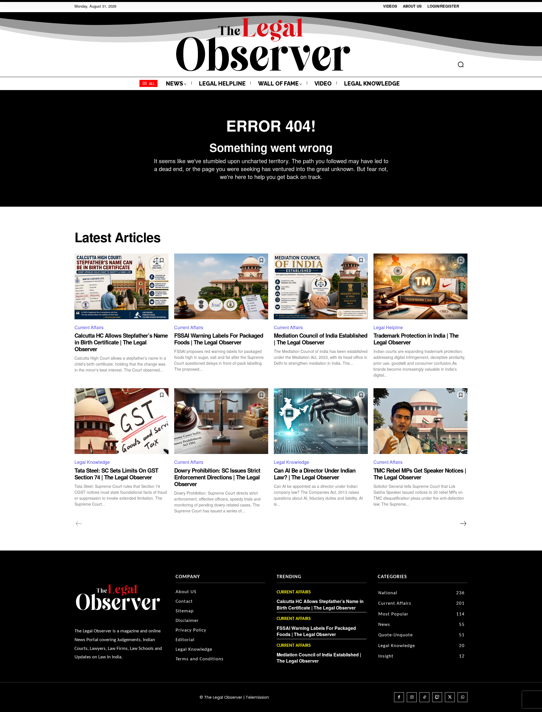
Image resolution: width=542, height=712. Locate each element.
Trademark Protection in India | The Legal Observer (415, 338)
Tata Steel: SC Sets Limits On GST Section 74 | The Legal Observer (116, 473)
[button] (460, 64)
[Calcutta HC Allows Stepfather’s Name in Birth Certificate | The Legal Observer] (122, 286)
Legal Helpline (388, 327)
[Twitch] (437, 697)
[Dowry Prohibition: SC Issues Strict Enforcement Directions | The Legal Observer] (221, 421)
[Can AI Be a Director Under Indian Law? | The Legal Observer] (321, 421)
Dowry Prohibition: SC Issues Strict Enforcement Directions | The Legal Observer (217, 477)
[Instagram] (412, 697)
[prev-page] (79, 523)
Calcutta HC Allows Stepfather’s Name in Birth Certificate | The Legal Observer (121, 342)
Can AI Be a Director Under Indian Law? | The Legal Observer (314, 473)
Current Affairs (89, 327)
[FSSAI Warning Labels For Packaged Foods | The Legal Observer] (221, 286)
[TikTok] (424, 697)
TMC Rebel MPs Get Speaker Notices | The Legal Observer (419, 473)
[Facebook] (399, 697)
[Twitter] (450, 697)
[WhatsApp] (462, 697)
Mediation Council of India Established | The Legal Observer (320, 338)
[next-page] (462, 523)
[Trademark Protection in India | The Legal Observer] (420, 286)
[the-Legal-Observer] (263, 44)
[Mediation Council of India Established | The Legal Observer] (321, 286)
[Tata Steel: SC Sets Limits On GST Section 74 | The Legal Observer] (122, 421)
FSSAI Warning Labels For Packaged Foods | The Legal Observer (218, 338)
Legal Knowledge (92, 462)
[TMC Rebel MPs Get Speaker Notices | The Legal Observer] (420, 421)
